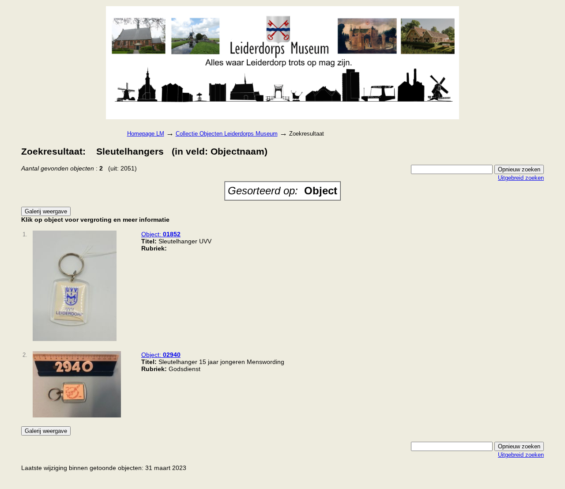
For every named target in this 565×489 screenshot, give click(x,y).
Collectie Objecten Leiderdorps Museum (227, 133)
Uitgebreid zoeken (521, 177)
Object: (161, 234)
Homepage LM (145, 133)
